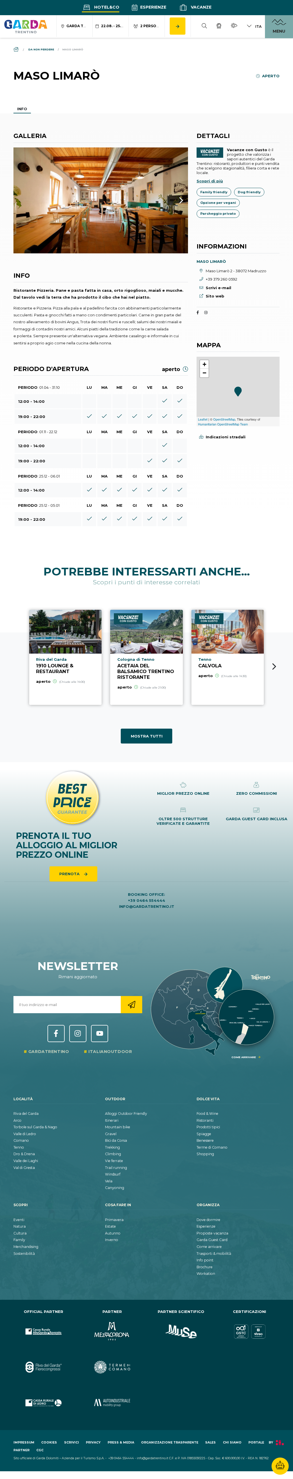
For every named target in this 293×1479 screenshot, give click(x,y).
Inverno (111, 1240)
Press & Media (121, 1442)
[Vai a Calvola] (227, 657)
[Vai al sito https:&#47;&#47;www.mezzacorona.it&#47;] (112, 1332)
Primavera (114, 1220)
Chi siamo (232, 1442)
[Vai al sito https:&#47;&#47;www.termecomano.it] (112, 1367)
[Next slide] (274, 666)
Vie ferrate (114, 1161)
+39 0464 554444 (146, 900)
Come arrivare (209, 1247)
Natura (19, 1226)
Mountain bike (117, 1127)
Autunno (112, 1233)
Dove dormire (208, 1220)
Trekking (112, 1147)
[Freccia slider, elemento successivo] (173, 200)
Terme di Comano (212, 1147)
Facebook (56, 1033)
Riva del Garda (26, 1113)
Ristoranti (205, 1120)
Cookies (49, 1442)
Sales (210, 1442)
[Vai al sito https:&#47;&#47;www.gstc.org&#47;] (249, 1332)
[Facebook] (198, 313)
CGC (39, 1450)
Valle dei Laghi (25, 1161)
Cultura (20, 1233)
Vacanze (200, 7)
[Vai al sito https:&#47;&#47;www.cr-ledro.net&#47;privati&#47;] (43, 1403)
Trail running (116, 1168)
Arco (17, 1120)
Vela (108, 1181)
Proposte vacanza (212, 1233)
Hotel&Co (106, 7)
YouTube (99, 1033)
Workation (206, 1273)
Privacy (93, 1442)
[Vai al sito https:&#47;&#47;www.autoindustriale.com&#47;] (112, 1403)
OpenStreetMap (224, 419)
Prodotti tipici (208, 1127)
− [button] (204, 372)
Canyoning (114, 1188)
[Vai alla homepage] (25, 26)
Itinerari (111, 1120)
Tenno (18, 1147)
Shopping (205, 1154)
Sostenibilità (24, 1253)
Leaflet (202, 419)
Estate (110, 1226)
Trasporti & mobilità (214, 1253)
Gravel (110, 1134)
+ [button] (204, 364)
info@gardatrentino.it (146, 906)
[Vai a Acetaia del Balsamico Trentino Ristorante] (146, 657)
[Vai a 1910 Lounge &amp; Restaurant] (65, 657)
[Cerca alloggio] (177, 26)
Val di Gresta (24, 1168)
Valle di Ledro (24, 1134)
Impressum (23, 1442)
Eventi (18, 1220)
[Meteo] (234, 26)
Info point (205, 1260)
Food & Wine (207, 1113)
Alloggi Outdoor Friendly (126, 1113)
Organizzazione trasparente (169, 1442)
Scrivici (71, 1442)
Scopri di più (210, 181)
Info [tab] (22, 109)
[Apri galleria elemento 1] (100, 200)
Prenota (70, 873)
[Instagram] (205, 313)
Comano (21, 1140)
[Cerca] (204, 26)
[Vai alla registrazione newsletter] (131, 1004)
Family (19, 1240)
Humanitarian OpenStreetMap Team (223, 424)
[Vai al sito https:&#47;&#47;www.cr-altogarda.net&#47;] (43, 1332)
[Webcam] (219, 26)
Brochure (205, 1267)
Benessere (205, 1140)
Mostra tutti (147, 736)
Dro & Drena (24, 1154)
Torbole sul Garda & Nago (35, 1127)
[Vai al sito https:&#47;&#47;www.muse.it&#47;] (181, 1332)
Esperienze (152, 7)
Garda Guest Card (212, 1240)
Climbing (113, 1154)
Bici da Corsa (116, 1140)
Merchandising (25, 1247)
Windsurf (112, 1174)
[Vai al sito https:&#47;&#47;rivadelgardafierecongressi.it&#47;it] (43, 1367)
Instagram (77, 1033)
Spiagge (204, 1134)
